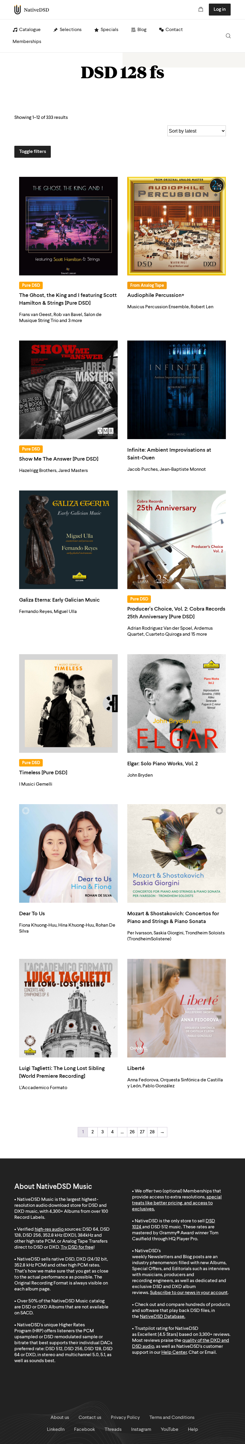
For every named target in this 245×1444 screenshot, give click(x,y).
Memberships (27, 41)
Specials (109, 29)
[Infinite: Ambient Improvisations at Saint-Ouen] (176, 390)
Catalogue (30, 29)
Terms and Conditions (172, 1417)
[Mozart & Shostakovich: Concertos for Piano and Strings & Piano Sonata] (176, 853)
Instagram (141, 1429)
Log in (220, 9)
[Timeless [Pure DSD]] (68, 703)
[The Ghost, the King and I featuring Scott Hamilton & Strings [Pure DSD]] (68, 226)
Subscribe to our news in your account (189, 1292)
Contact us (90, 1417)
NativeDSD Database (162, 1316)
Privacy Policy (125, 1417)
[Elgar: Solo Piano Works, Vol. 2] (176, 703)
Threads (113, 1429)
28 (152, 1132)
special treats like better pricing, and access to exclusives (177, 1203)
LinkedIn (56, 1429)
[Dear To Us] (68, 853)
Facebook (84, 1429)
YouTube (169, 1429)
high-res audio (49, 1229)
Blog (141, 29)
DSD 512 (159, 1227)
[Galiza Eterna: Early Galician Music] (68, 539)
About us (59, 1417)
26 (132, 1132)
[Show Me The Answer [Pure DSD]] (68, 390)
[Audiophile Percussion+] (176, 226)
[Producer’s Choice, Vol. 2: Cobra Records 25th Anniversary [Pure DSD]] (176, 539)
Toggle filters (32, 151)
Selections (71, 29)
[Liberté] (176, 1008)
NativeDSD (31, 9)
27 (142, 1132)
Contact (174, 29)
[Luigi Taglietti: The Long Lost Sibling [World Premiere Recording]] (68, 1008)
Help (193, 1429)
